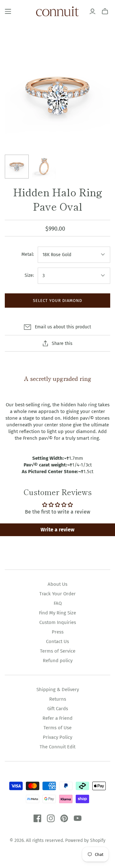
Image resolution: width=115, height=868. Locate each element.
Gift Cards (57, 708)
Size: (29, 275)
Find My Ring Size (57, 613)
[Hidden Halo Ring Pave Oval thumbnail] (17, 166)
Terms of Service (57, 651)
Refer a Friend (57, 718)
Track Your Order (57, 594)
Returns (57, 699)
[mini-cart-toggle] (105, 11)
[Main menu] (8, 11)
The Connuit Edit (57, 747)
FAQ (58, 603)
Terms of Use (57, 728)
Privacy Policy (57, 737)
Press (58, 632)
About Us (57, 584)
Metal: (27, 254)
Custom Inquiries (57, 622)
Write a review (57, 530)
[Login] (92, 11)
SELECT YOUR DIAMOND (57, 300)
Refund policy (58, 660)
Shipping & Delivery (57, 689)
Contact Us (57, 641)
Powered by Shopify (85, 840)
